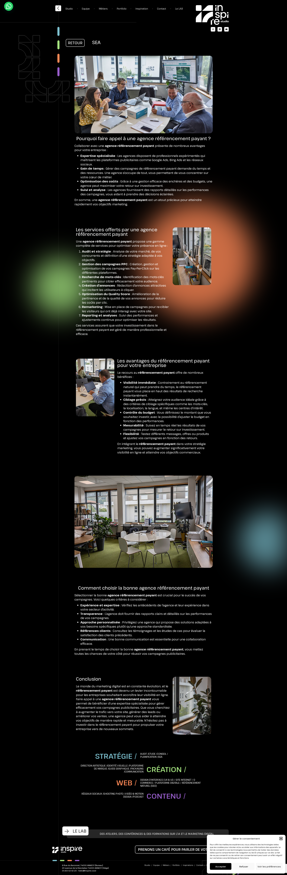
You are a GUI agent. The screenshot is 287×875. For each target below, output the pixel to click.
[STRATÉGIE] (58, 31)
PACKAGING (137, 768)
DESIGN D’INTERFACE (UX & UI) (156, 779)
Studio (69, 8)
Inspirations (188, 865)
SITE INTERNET (183, 779)
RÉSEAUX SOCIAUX (91, 793)
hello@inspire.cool (87, 870)
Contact (161, 8)
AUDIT (143, 753)
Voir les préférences (269, 866)
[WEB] (58, 58)
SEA (160, 756)
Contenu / (166, 796)
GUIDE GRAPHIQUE (119, 768)
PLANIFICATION (148, 756)
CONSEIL (161, 753)
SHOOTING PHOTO (113, 793)
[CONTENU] (58, 71)
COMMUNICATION (134, 771)
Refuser (243, 866)
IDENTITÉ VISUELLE (117, 765)
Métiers (103, 8)
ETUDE (151, 753)
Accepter (220, 866)
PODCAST (138, 796)
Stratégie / (116, 756)
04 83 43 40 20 (69, 870)
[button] (281, 838)
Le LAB (179, 8)
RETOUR (75, 42)
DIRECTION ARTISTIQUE (93, 765)
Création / (166, 769)
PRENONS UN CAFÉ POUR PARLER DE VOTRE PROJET (182, 849)
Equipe (86, 8)
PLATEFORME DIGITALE (167, 782)
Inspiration (141, 8)
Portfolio (121, 8)
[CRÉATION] (58, 44)
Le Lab (79, 831)
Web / (126, 782)
